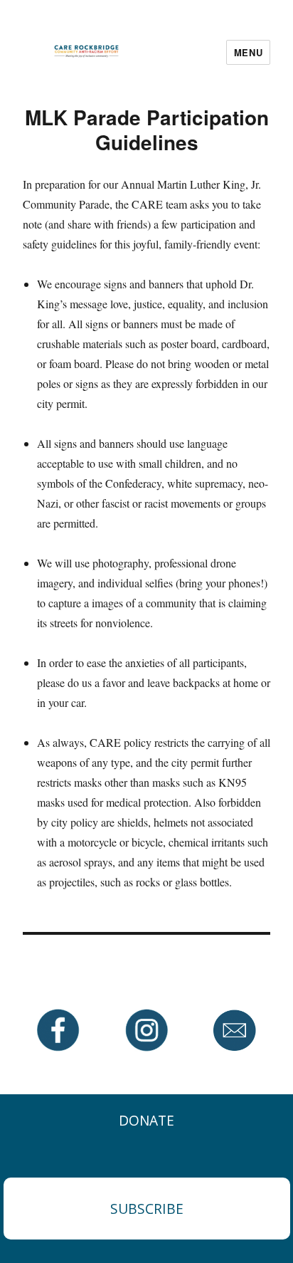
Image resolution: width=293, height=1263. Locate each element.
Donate (146, 1120)
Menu (248, 52)
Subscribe (146, 1208)
